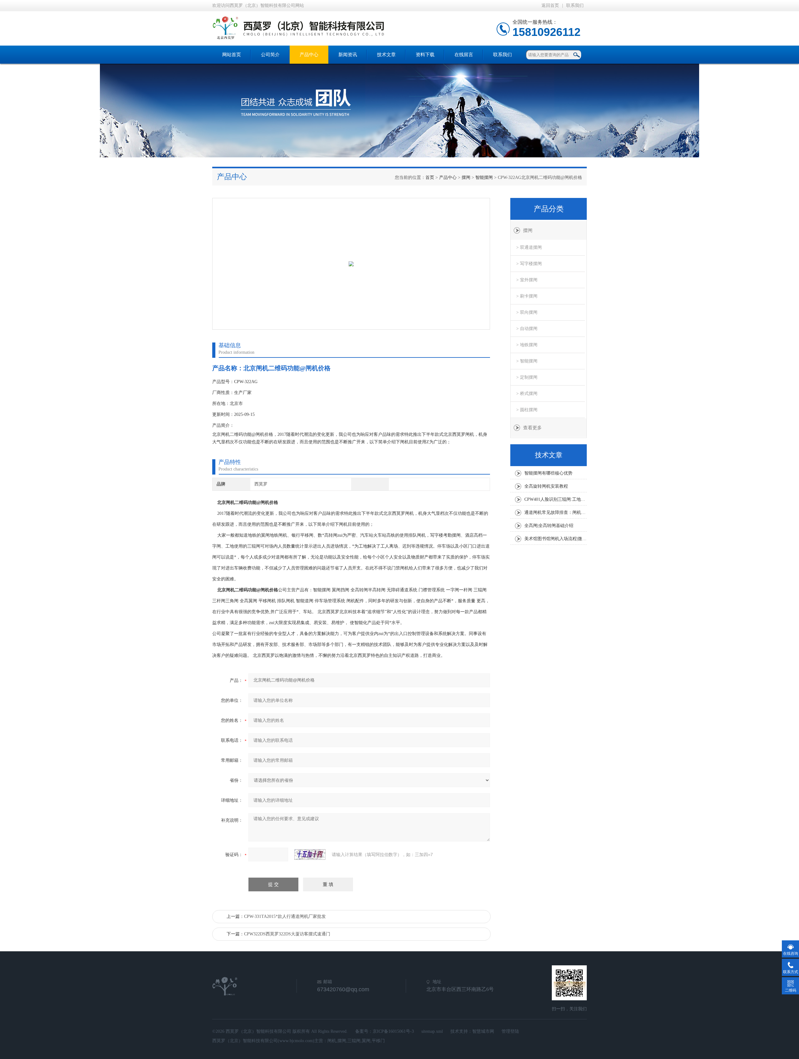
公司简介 (270, 54)
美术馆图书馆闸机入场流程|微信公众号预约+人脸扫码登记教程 (555, 538)
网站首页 (231, 54)
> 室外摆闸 (526, 280)
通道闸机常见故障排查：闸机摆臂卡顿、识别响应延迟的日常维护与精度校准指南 (555, 512)
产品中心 (309, 54)
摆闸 (466, 177)
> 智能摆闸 (526, 361)
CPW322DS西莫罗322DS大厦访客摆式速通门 (287, 934)
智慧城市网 (483, 1031)
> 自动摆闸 (526, 328)
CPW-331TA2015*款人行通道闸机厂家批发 (285, 916)
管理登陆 (510, 1031)
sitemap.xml (432, 1031)
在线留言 (463, 54)
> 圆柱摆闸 (526, 409)
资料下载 (425, 54)
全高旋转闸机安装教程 (546, 486)
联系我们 (575, 5)
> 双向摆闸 (526, 312)
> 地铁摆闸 (526, 344)
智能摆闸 (484, 177)
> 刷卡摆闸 (526, 296)
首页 (429, 177)
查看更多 (532, 427)
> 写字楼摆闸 (529, 263)
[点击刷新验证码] (310, 854)
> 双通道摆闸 (529, 247)
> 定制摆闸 (526, 377)
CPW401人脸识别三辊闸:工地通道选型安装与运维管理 (555, 499)
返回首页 (550, 5)
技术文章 (386, 54)
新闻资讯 (347, 54)
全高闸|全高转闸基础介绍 (548, 525)
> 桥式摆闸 (526, 393)
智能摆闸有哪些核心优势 (548, 473)
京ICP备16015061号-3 (393, 1031)
